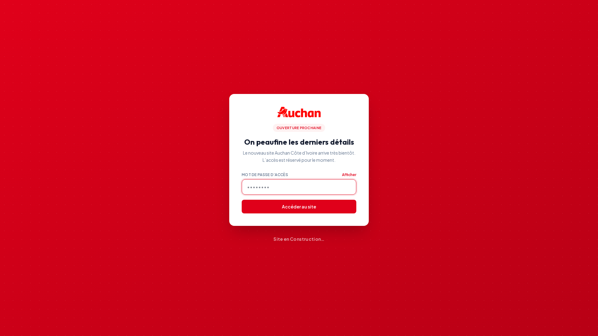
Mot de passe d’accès (265, 174)
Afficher (349, 174)
